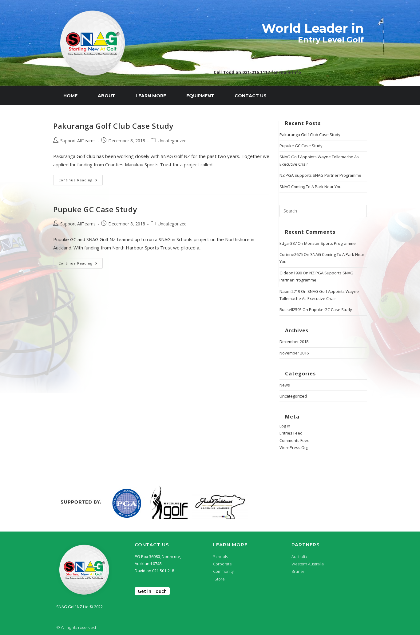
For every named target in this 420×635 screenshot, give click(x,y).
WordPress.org (293, 447)
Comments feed (294, 440)
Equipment (200, 96)
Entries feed (291, 433)
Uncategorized (172, 141)
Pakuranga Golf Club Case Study (113, 126)
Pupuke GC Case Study (95, 209)
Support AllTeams (78, 141)
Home (70, 96)
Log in (284, 426)
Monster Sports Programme (330, 243)
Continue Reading (80, 178)
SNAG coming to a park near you (310, 186)
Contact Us (251, 96)
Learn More (151, 96)
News (284, 385)
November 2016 (294, 353)
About (106, 96)
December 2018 (293, 341)
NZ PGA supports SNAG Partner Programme (320, 175)
